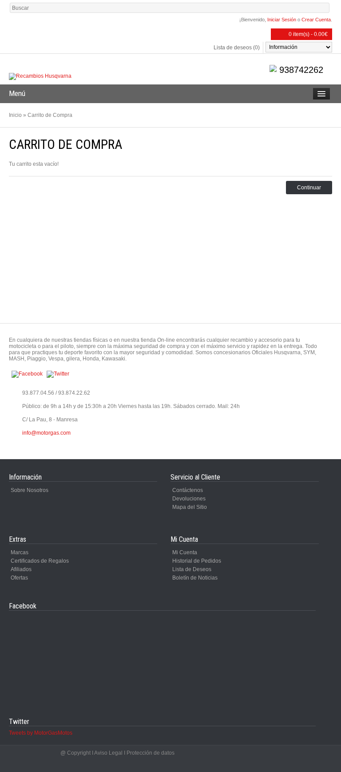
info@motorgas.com (46, 433)
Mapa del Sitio (189, 507)
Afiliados (21, 569)
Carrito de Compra (50, 115)
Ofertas (19, 578)
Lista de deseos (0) (237, 47)
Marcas (19, 552)
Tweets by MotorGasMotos (40, 733)
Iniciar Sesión (281, 19)
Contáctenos (187, 490)
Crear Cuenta (316, 19)
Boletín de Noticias (195, 578)
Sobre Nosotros (29, 490)
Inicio (15, 115)
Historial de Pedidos (196, 561)
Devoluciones (189, 499)
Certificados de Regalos (40, 561)
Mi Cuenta (184, 552)
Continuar (309, 187)
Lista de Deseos (191, 569)
